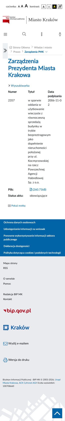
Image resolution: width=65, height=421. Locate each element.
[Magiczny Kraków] (32, 329)
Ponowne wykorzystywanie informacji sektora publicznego (29, 238)
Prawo (16, 52)
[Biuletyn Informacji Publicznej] (32, 313)
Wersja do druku (18, 359)
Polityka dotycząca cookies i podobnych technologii (32, 253)
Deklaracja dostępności (16, 246)
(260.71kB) (39, 189)
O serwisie (9, 279)
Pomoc (7, 284)
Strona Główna (21, 47)
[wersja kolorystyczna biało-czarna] (49, 6)
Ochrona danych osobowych (19, 222)
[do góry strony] (57, 413)
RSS (5, 268)
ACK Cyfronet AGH (28, 383)
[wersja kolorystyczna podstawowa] (43, 6)
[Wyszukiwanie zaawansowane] (24, 34)
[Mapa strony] (42, 35)
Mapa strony (10, 263)
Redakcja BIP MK (12, 294)
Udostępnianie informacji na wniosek (24, 229)
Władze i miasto (43, 47)
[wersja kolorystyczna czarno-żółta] (54, 6)
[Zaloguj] (60, 35)
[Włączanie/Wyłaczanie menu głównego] (5, 34)
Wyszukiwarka (20, 85)
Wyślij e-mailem (18, 343)
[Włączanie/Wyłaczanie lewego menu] (5, 51)
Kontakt (7, 299)
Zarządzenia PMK (34, 52)
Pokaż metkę (18, 206)
